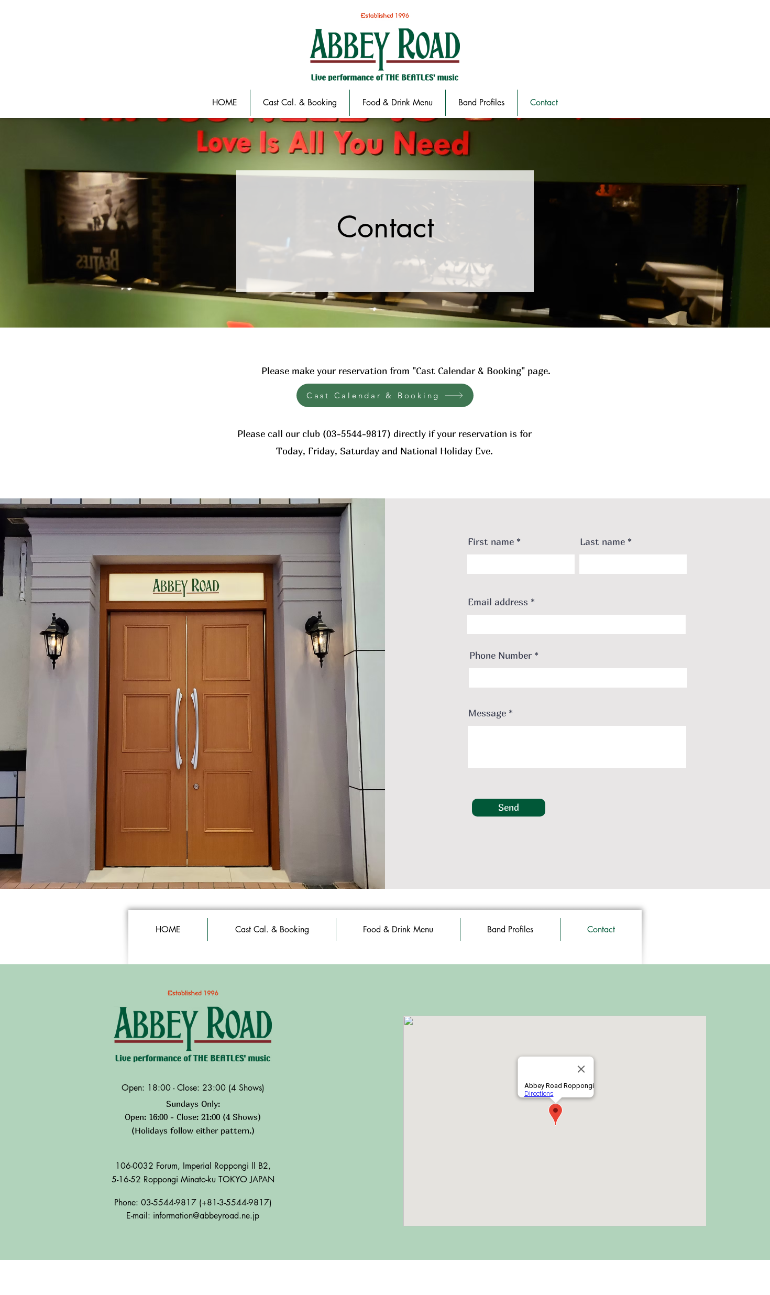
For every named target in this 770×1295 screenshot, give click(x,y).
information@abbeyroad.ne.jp (206, 1215)
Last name (602, 542)
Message (487, 713)
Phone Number (500, 655)
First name (491, 542)
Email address (498, 602)
